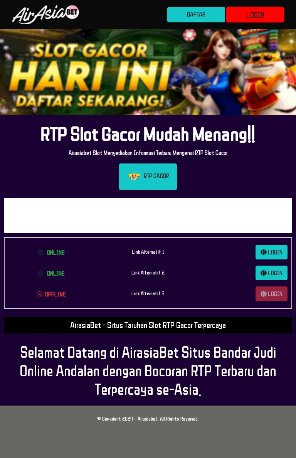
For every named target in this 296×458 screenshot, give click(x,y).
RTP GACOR (155, 176)
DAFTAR (196, 14)
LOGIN (255, 15)
